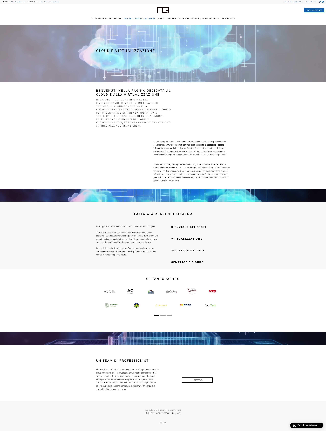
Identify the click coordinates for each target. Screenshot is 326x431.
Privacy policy (176, 413)
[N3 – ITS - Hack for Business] (163, 10)
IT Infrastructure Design (106, 19)
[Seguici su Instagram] (320, 2)
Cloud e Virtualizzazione (140, 19)
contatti (310, 2)
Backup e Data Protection (183, 19)
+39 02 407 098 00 (49, 2)
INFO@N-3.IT (18, 2)
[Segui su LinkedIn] (322, 2)
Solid (161, 19)
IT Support (228, 19)
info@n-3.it (149, 413)
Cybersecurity (210, 19)
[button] (306, 425)
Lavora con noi (293, 2)
